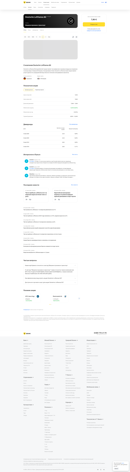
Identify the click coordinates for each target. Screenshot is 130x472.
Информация (26, 309)
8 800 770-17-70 (100, 333)
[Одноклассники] (101, 469)
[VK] (98, 469)
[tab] (24, 30)
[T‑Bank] (27, 2)
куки (123, 463)
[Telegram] (104, 469)
